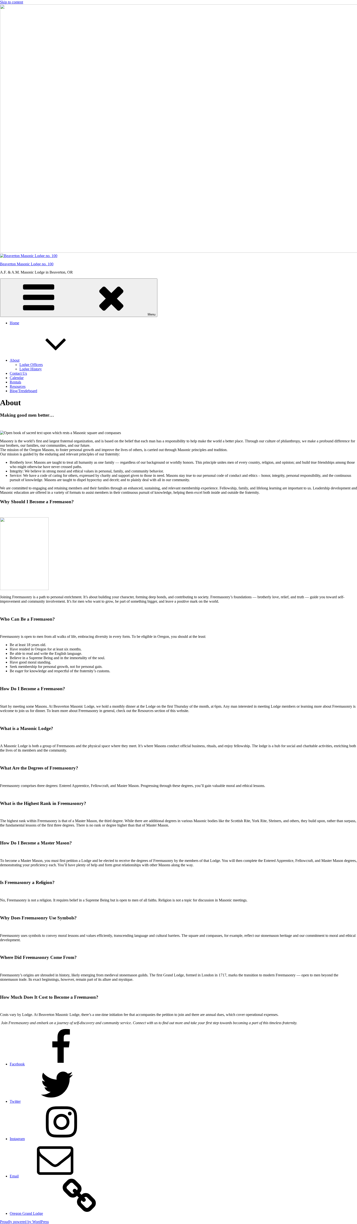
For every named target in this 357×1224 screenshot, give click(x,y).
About (14, 360)
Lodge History (30, 369)
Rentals (15, 382)
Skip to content (11, 2)
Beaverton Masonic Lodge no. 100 (26, 264)
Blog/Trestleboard (23, 391)
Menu (151, 314)
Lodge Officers (31, 365)
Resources (18, 386)
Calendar (17, 378)
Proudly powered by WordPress (24, 1222)
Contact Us (18, 373)
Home (14, 323)
